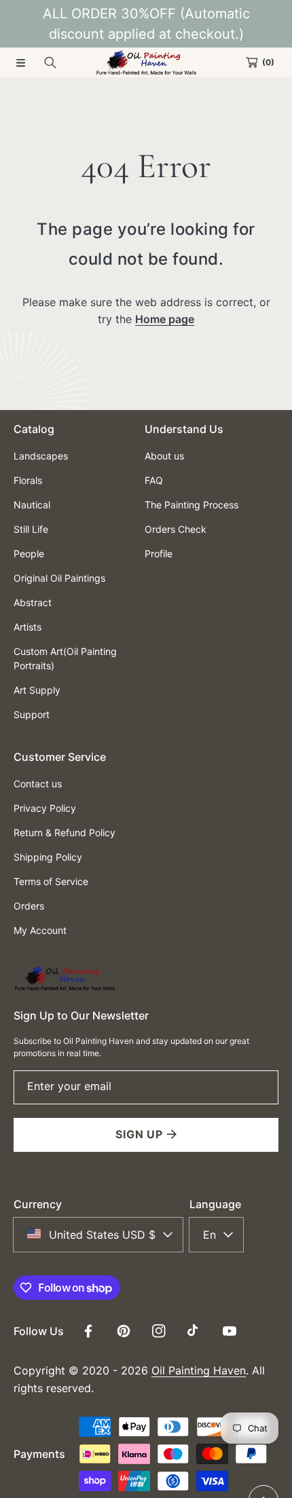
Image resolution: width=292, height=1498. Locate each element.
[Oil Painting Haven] (146, 62)
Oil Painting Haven (198, 1370)
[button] (20, 62)
